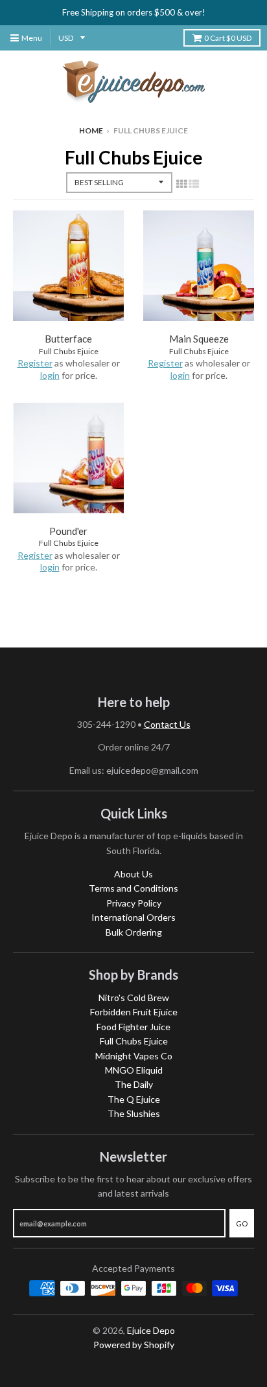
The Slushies (134, 1113)
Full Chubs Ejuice (69, 351)
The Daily (134, 1084)
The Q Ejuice (134, 1099)
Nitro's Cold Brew (134, 997)
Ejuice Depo (151, 1330)
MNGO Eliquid (134, 1070)
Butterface (68, 338)
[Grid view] (181, 183)
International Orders (133, 917)
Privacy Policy (133, 902)
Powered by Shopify (133, 1344)
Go (242, 1223)
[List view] (194, 183)
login (50, 375)
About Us (133, 873)
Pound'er (68, 531)
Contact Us (167, 724)
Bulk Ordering (134, 932)
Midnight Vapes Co (133, 1055)
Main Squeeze (199, 338)
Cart (227, 38)
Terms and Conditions (133, 888)
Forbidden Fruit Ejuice (134, 1011)
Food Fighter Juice (133, 1026)
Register (34, 362)
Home (91, 130)
